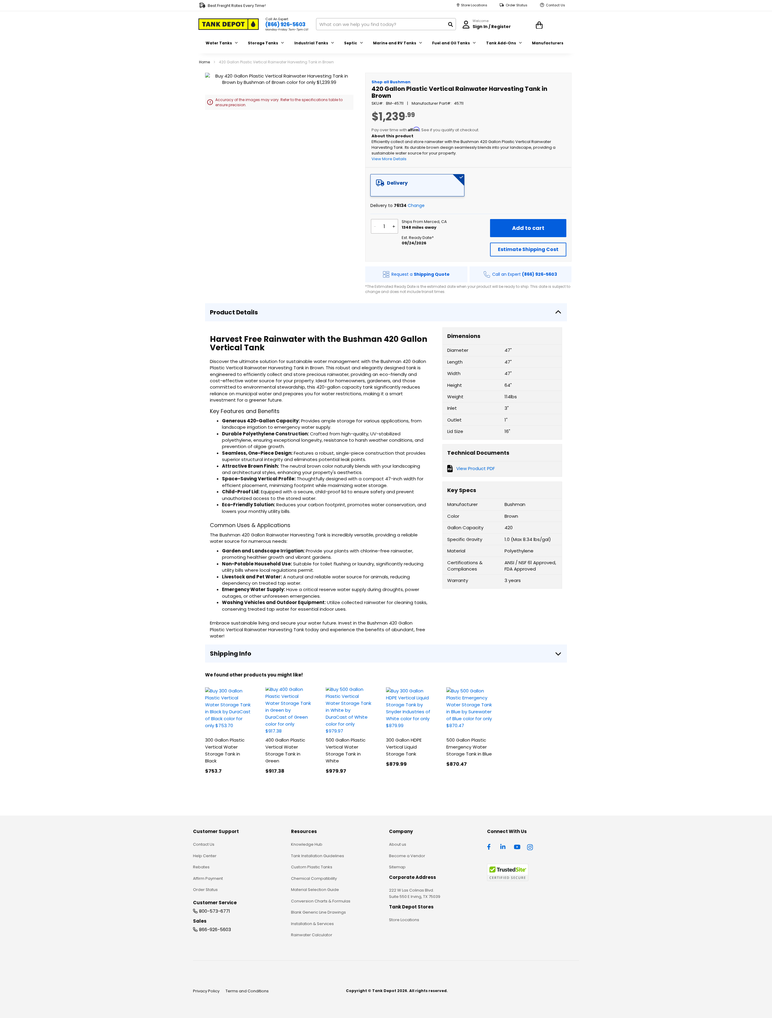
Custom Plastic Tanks (311, 867)
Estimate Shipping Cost (528, 249)
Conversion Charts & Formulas (320, 901)
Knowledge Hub (306, 844)
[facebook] (490, 846)
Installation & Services (312, 924)
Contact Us (555, 5)
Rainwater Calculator (311, 935)
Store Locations (474, 5)
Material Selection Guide (315, 889)
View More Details (389, 159)
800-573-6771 (214, 911)
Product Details (234, 312)
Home (204, 62)
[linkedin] (503, 846)
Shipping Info (230, 653)
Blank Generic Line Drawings (318, 912)
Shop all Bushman (391, 82)
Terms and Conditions (247, 991)
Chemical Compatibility (314, 878)
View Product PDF (475, 468)
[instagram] (530, 846)
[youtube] (517, 846)
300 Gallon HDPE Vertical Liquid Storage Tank (404, 747)
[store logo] (228, 24)
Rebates (201, 867)
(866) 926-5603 (285, 24)
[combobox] (386, 24)
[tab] (417, 185)
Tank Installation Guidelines (317, 856)
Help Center (205, 856)
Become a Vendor (407, 856)
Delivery (397, 183)
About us (397, 844)
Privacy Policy (206, 991)
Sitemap (397, 867)
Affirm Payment (208, 878)
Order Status (516, 5)
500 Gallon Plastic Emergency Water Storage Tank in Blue (469, 747)
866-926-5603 (215, 929)
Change (416, 205)
